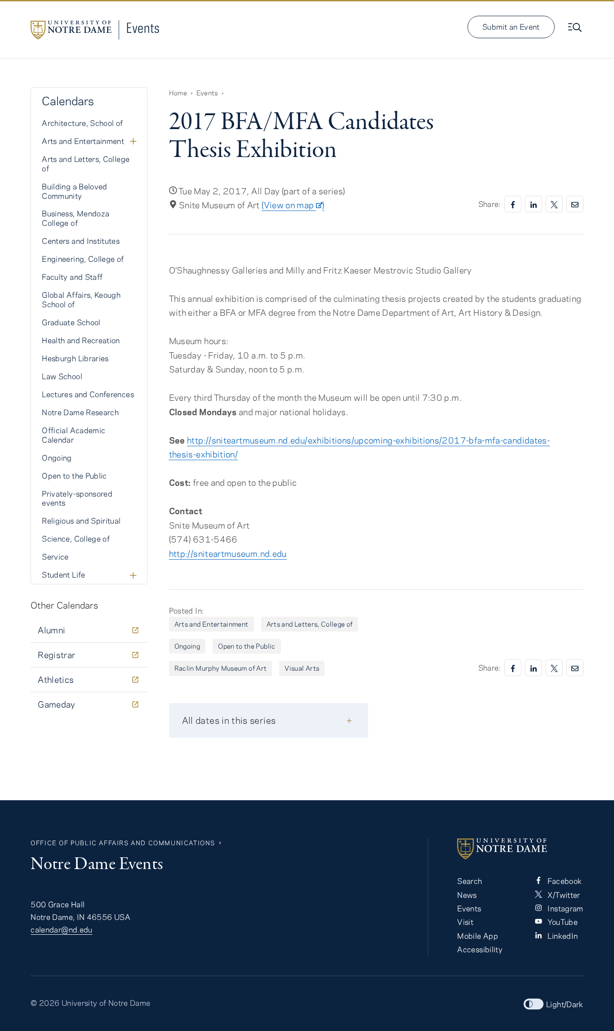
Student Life (63, 574)
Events (143, 27)
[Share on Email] (574, 204)
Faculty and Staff (72, 277)
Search (469, 881)
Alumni (51, 630)
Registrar (56, 654)
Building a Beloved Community (74, 191)
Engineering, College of (83, 259)
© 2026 (45, 1003)
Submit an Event (511, 26)
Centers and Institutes (81, 241)
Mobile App (477, 936)
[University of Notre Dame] (520, 849)
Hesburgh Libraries (75, 358)
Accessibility (480, 949)
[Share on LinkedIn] (533, 204)
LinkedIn (562, 936)
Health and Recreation (81, 340)
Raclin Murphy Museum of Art (220, 667)
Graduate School (71, 322)
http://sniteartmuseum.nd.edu (228, 553)
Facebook (564, 881)
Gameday (57, 704)
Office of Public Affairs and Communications (123, 842)
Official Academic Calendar (73, 434)
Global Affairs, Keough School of (81, 299)
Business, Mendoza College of (75, 218)
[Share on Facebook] (512, 204)
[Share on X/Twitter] (554, 204)
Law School (62, 376)
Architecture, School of (82, 123)
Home (178, 92)
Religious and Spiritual (81, 520)
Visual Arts (302, 667)
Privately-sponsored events (77, 498)
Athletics (56, 679)
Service (55, 556)
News (466, 895)
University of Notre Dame (106, 1003)
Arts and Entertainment (211, 623)
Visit (465, 922)
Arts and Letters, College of (310, 623)
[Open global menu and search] (575, 27)
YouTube (562, 922)
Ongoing (187, 645)
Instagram (564, 908)
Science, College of (76, 538)
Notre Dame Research (80, 412)
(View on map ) (293, 205)
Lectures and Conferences (88, 394)
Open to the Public (246, 645)
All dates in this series (229, 720)
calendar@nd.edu (61, 929)
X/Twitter (563, 895)
